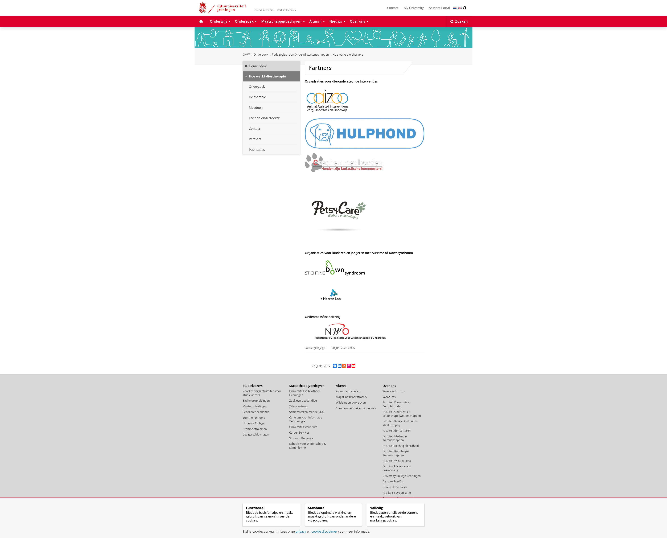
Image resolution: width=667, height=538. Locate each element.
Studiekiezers (253, 386)
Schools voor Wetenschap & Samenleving (307, 446)
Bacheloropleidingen (256, 401)
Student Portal (439, 8)
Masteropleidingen (255, 406)
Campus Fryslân (392, 481)
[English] (460, 8)
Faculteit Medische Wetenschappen (394, 438)
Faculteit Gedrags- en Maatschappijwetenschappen (401, 414)
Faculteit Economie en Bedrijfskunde (396, 404)
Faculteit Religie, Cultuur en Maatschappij (400, 423)
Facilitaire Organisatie (396, 493)
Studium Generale (301, 438)
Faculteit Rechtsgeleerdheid (400, 446)
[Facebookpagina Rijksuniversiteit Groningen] (335, 366)
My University (414, 8)
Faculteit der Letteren (396, 431)
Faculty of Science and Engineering (396, 468)
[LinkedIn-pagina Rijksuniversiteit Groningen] (339, 366)
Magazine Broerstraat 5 (351, 397)
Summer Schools (254, 418)
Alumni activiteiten (348, 391)
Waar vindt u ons (393, 391)
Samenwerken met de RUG (306, 412)
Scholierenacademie (256, 412)
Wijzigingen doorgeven (351, 402)
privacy (301, 531)
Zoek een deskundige (303, 401)
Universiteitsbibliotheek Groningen (304, 393)
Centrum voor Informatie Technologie (305, 419)
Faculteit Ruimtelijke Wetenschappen (395, 453)
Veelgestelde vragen (256, 434)
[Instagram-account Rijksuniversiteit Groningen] (349, 366)
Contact (392, 8)
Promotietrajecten (255, 429)
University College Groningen (401, 476)
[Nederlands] (454, 8)
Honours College (254, 423)
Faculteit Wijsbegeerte (396, 461)
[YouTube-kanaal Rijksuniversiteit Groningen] (353, 366)
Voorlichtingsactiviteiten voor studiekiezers (262, 393)
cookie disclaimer (324, 531)
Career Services (299, 432)
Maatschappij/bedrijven (306, 386)
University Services (394, 487)
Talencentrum (298, 406)
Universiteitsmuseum (303, 427)
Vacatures (389, 397)
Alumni (341, 386)
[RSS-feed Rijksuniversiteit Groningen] (344, 366)
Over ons (389, 386)
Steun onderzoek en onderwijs (356, 408)
